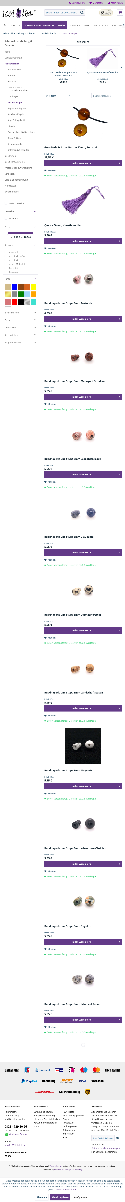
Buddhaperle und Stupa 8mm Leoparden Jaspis (72, 459)
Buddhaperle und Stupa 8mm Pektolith (68, 303)
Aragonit (13, 252)
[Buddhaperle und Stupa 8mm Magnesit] (83, 746)
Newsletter (68, 1122)
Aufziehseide (14, 69)
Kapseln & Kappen (17, 108)
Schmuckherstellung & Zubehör (18, 43)
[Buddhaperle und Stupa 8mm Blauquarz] (83, 512)
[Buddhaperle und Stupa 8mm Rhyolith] (83, 901)
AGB (64, 1137)
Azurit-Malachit (17, 264)
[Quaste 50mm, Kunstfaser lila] (102, 58)
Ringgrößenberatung (44, 1115)
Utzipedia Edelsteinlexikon (47, 1119)
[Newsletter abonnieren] (117, 1138)
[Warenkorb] (120, 12)
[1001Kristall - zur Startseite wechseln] (19, 13)
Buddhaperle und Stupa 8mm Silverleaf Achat (72, 1004)
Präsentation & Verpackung (18, 167)
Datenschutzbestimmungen (105, 1148)
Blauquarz (14, 272)
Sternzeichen (11, 335)
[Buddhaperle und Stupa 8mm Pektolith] (83, 278)
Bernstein (14, 268)
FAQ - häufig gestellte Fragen (73, 1117)
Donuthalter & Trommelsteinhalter (18, 89)
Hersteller (10, 211)
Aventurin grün (17, 256)
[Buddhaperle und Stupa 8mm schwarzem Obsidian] (83, 823)
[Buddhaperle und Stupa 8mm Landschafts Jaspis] (83, 668)
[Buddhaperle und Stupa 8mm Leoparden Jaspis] (83, 434)
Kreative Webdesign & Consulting (68, 1169)
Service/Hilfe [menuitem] (78, 2)
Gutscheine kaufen (43, 1111)
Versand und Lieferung (45, 1122)
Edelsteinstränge (13, 57)
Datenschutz (68, 1130)
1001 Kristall (68, 1111)
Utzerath (13, 218)
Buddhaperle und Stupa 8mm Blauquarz (68, 536)
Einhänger (13, 96)
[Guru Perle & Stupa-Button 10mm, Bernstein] (63, 58)
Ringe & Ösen (14, 138)
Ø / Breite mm (12, 312)
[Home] (5, 25)
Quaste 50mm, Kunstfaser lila (102, 72)
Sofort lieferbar (17, 203)
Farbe (7, 278)
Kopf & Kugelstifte (17, 120)
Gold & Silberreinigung (16, 179)
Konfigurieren (81, 1197)
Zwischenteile (12, 191)
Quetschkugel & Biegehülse (22, 132)
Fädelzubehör (12, 63)
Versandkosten (56, 1166)
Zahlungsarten (69, 1126)
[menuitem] (96, 3)
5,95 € (17, 237)
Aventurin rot (16, 260)
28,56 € (27, 237)
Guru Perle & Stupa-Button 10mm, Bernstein (63, 74)
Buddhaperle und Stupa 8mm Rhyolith (67, 926)
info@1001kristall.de (15, 1145)
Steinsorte (10, 245)
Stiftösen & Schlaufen (19, 149)
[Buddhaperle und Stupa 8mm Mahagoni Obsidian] (83, 356)
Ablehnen (42, 1197)
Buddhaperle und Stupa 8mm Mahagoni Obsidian (74, 381)
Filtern (52, 95)
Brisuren (12, 81)
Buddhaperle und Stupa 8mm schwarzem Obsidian (75, 848)
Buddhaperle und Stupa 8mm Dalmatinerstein (72, 614)
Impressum (68, 1133)
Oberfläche (10, 327)
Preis (7, 227)
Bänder (11, 75)
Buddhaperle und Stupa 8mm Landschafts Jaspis (73, 692)
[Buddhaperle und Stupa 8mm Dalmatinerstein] (83, 590)
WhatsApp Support (18, 1134)
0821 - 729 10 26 (16, 1127)
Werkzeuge (10, 185)
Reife (7, 51)
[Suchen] (82, 12)
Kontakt (37, 1126)
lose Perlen (10, 155)
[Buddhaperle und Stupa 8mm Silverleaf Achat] (83, 979)
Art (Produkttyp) (13, 342)
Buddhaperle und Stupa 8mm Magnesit (68, 770)
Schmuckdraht (15, 144)
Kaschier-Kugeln (16, 114)
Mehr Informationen (66, 1189)
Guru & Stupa (15, 102)
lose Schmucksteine (15, 161)
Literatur (12, 126)
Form (7, 320)
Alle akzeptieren (60, 1197)
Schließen (10, 173)
